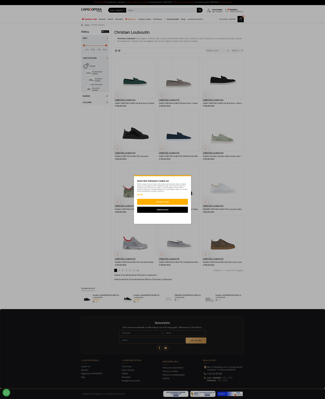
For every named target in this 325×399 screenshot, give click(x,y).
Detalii (140, 194)
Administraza (162, 209)
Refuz (162, 217)
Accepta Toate (162, 202)
